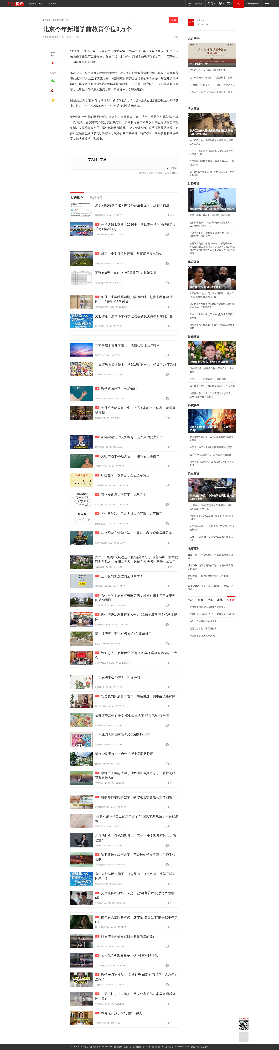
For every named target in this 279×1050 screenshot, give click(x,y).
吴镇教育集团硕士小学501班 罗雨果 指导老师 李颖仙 (136, 364)
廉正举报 (195, 1047)
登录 (239, 3)
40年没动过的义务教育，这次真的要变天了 (132, 437)
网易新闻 (200, 20)
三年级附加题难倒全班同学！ (122, 576)
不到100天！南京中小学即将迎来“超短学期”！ (128, 273)
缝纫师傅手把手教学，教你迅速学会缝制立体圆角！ (138, 797)
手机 (210, 599)
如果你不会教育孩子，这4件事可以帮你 (129, 955)
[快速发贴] (53, 54)
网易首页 (32, 3)
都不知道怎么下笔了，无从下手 (123, 494)
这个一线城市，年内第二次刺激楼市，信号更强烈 (212, 77)
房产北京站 (171, 167)
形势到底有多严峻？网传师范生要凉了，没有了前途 (132, 205)
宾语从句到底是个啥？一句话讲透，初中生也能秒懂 (138, 696)
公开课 (231, 599)
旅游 (200, 599)
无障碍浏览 (52, 3)
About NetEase (105, 1047)
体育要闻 (194, 261)
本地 (219, 599)
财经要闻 (194, 183)
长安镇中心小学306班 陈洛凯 (117, 677)
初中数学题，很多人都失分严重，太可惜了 (131, 513)
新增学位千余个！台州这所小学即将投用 (124, 754)
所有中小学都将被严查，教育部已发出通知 (131, 253)
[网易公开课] (199, 3)
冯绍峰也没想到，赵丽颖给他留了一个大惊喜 (212, 386)
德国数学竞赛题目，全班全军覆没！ (127, 475)
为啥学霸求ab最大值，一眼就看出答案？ (130, 456)
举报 (176, 37)
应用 (40, 3)
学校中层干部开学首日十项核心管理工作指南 (127, 345)
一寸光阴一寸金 (95, 159)
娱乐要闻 (194, 336)
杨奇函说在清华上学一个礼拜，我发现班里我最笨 (136, 533)
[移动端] (189, 3)
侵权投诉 (204, 1047)
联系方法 (127, 1047)
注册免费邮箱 (252, 3)
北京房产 (194, 38)
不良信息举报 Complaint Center (175, 1047)
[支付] (221, 3)
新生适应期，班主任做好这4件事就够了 (123, 634)
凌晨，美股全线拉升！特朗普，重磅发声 (210, 215)
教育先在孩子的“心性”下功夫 (121, 1013)
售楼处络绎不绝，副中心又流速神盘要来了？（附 (212, 84)
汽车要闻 (194, 473)
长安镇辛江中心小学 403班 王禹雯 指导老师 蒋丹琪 (132, 715)
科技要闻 (194, 405)
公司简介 (118, 1047)
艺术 (190, 599)
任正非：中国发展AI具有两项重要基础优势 (211, 447)
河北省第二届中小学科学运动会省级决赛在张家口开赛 (134, 316)
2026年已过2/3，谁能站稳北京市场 (207, 70)
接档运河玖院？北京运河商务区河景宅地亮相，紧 (212, 92)
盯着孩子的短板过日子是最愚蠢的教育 (128, 936)
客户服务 (146, 1047)
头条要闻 (194, 108)
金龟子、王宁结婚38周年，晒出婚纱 (208, 379)
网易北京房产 (58, 20)
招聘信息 (137, 1047)
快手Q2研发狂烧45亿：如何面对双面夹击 (210, 454)
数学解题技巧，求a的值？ (119, 388)
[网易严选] (211, 3)
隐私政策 (156, 1047)
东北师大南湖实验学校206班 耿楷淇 (122, 734)
